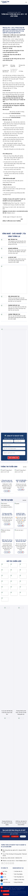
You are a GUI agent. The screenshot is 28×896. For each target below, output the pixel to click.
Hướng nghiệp (7, 797)
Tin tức (19, 12)
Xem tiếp (6, 400)
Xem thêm (24, 409)
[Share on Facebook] (4, 772)
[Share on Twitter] (6, 772)
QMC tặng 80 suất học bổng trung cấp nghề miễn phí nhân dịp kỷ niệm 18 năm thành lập (7, 451)
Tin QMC (15, 12)
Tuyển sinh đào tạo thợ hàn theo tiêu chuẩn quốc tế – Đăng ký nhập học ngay (20, 451)
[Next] (26, 390)
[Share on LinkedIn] (13, 772)
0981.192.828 (6, 890)
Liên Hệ (18, 798)
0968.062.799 (6, 894)
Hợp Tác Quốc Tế (12, 798)
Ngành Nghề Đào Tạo (19, 796)
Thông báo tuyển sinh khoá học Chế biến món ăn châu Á (7, 391)
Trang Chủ (5, 796)
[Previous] (1, 390)
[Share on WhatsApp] (2, 772)
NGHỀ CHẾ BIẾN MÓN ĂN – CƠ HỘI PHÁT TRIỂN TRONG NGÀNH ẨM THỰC (21, 391)
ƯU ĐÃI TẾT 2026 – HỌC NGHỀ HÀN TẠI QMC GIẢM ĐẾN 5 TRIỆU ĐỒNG (21, 424)
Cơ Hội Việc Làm (10, 12)
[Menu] (26, 2)
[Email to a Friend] (9, 772)
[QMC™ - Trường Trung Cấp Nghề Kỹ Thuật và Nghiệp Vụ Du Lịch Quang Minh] (12, 2)
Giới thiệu (11, 796)
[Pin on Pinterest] (11, 772)
